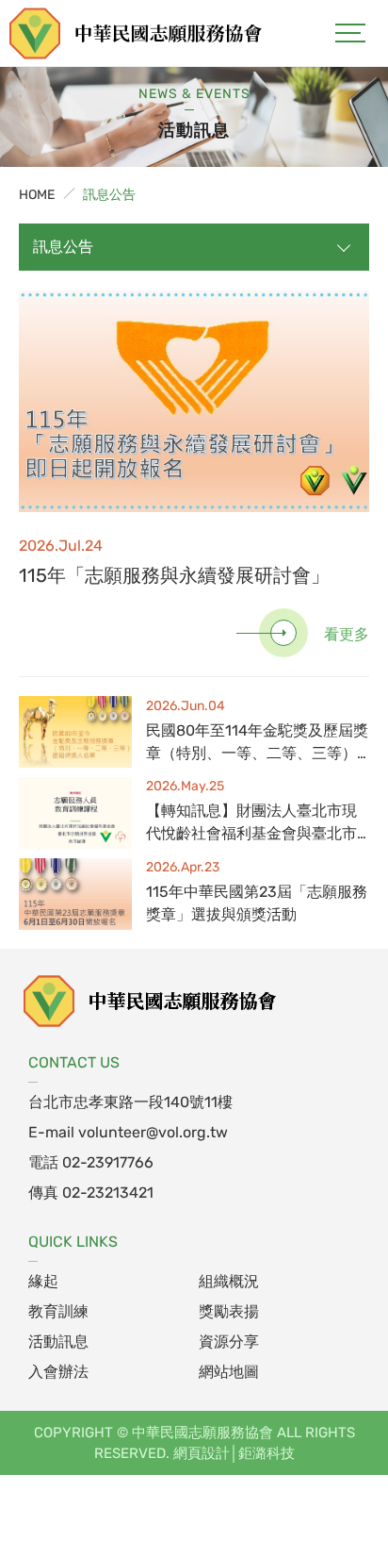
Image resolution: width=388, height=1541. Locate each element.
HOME (37, 195)
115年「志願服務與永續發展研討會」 (174, 575)
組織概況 (229, 1281)
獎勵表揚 (229, 1311)
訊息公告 (109, 195)
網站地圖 (229, 1372)
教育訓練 (58, 1311)
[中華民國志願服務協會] (151, 1000)
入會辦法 (58, 1372)
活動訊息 (58, 1341)
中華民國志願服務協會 (136, 33)
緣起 (43, 1281)
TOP (334, 1468)
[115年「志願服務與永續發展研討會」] (194, 401)
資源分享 (229, 1341)
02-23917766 (108, 1162)
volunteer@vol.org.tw (153, 1132)
